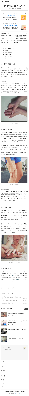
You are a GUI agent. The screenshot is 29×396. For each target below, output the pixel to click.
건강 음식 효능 (11, 8)
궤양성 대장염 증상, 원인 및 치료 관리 (16, 338)
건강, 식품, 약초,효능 (7, 349)
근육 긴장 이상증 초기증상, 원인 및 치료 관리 (9, 300)
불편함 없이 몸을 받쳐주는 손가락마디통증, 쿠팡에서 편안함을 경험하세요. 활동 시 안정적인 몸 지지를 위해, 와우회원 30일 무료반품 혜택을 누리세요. (10, 28)
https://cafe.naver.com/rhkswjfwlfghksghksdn (13, 13)
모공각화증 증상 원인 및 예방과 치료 (8, 303)
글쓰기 (2, 386)
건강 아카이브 (6, 347)
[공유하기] (6, 288)
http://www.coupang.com (8, 23)
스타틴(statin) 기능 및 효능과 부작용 (8, 296)
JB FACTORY (18, 393)
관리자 (2, 383)
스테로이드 (18, 279)
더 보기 (25, 308)
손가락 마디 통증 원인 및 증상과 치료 (14, 6)
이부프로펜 (13, 275)
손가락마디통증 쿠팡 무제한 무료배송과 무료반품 (10, 25)
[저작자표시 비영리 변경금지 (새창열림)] (15, 288)
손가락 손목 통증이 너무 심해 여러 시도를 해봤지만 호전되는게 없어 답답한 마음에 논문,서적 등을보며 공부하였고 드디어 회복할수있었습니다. (10, 18)
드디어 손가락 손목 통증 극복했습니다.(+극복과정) (10, 16)
